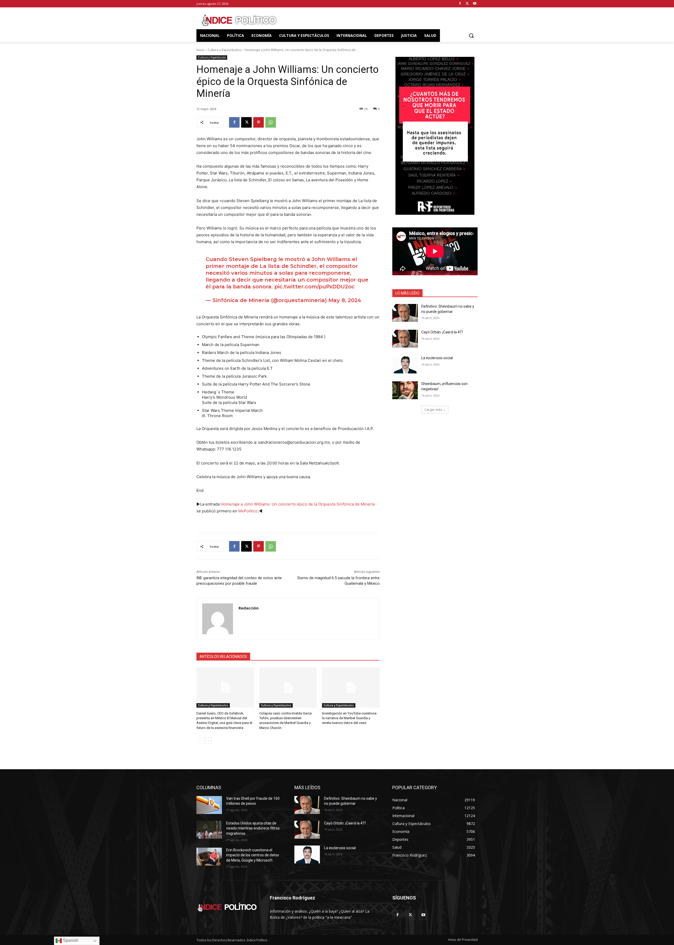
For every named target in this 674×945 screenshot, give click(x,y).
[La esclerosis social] (405, 364)
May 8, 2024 (344, 300)
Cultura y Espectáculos (224, 50)
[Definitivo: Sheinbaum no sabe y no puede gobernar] (405, 313)
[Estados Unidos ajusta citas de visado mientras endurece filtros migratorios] (209, 830)
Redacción (249, 608)
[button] (471, 35)
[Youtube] (475, 4)
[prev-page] (199, 740)
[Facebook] (460, 4)
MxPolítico (248, 510)
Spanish (70, 940)
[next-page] (208, 740)
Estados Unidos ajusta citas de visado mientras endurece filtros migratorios (253, 828)
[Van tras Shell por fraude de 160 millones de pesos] (209, 805)
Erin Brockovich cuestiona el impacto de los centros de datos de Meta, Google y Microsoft (252, 855)
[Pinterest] (258, 122)
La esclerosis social (437, 358)
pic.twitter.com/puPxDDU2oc (314, 286)
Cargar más (433, 409)
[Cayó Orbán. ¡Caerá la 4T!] (405, 339)
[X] (467, 4)
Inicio (200, 50)
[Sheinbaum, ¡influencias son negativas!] (405, 390)
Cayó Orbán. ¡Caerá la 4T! (442, 332)
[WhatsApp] (270, 122)
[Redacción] (217, 618)
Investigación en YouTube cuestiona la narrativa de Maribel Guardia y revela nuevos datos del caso (349, 718)
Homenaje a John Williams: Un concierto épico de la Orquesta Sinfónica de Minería (298, 504)
